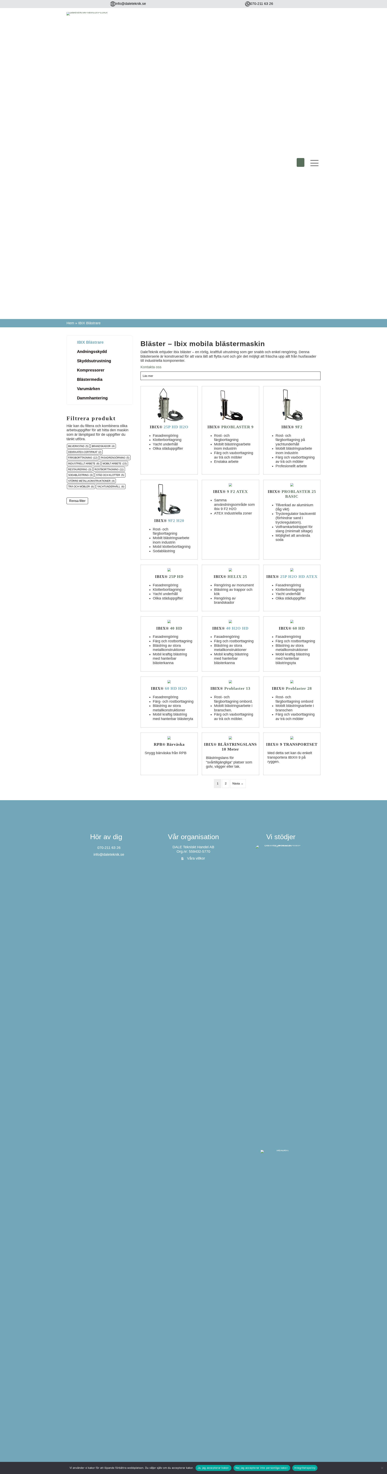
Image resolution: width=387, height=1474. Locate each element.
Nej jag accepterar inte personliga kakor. (261, 1467)
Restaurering (77, 469)
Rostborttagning (107, 469)
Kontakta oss (150, 367)
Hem (70, 323)
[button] (300, 162)
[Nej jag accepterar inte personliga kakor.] (382, 1468)
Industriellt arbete (81, 463)
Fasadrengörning (113, 457)
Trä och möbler (79, 486)
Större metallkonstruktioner (89, 481)
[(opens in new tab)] (281, 996)
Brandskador (101, 446)
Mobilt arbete (112, 463)
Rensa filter (77, 501)
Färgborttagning (80, 457)
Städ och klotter (108, 475)
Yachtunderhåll (108, 486)
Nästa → (237, 783)
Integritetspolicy (304, 1467)
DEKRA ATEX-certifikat (82, 452)
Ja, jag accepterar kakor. (213, 1467)
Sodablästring (78, 475)
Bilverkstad (76, 446)
